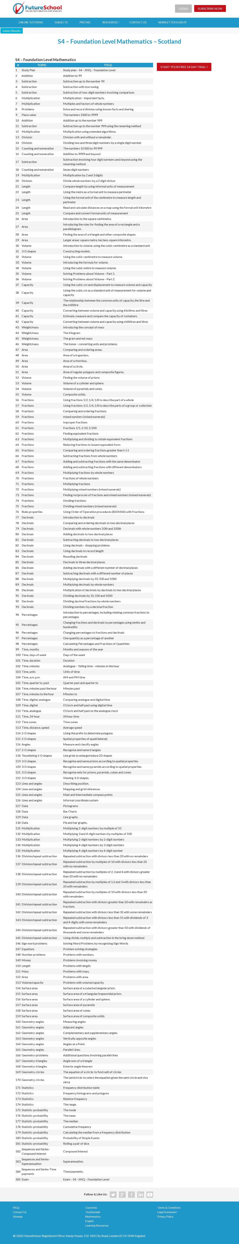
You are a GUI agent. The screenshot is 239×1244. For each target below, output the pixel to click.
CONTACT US (138, 22)
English (89, 1221)
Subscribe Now (210, 8)
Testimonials (92, 1212)
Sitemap (18, 1216)
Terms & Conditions (169, 1207)
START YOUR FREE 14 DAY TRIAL (183, 67)
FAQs (16, 1207)
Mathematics (93, 1216)
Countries (91, 1207)
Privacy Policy (165, 1216)
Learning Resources (96, 1225)
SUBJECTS (61, 22)
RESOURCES (110, 22)
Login (183, 8)
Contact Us (20, 1212)
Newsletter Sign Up (172, 22)
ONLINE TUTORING (31, 22)
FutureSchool (37, 7)
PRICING (85, 22)
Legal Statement (167, 1212)
